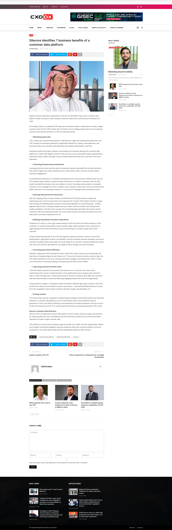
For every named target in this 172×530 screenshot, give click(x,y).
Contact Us (54, 7)
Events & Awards (116, 28)
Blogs (72, 28)
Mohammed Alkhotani (63, 337)
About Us (45, 7)
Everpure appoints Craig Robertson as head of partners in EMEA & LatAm (66, 405)
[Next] (113, 115)
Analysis (49, 28)
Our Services (64, 7)
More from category (64, 380)
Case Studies (83, 28)
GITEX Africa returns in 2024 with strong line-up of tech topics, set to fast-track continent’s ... (91, 514)
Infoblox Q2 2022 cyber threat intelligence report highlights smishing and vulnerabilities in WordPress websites (50, 501)
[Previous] (109, 115)
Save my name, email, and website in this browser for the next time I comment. (58, 463)
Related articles (35, 380)
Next (36, 414)
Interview (118, 47)
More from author (49, 380)
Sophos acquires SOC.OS (39, 355)
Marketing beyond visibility (120, 72)
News (39, 28)
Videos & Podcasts (99, 28)
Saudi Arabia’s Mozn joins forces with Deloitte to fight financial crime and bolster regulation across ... (90, 503)
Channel (111, 47)
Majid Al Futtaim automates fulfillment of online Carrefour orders (90, 491)
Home (31, 28)
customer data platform (46, 337)
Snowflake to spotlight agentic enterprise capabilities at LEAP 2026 (92, 405)
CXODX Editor (33, 49)
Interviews (61, 28)
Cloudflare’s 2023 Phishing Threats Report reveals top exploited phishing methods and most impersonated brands (51, 514)
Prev (32, 414)
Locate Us (140, 527)
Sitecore (75, 337)
